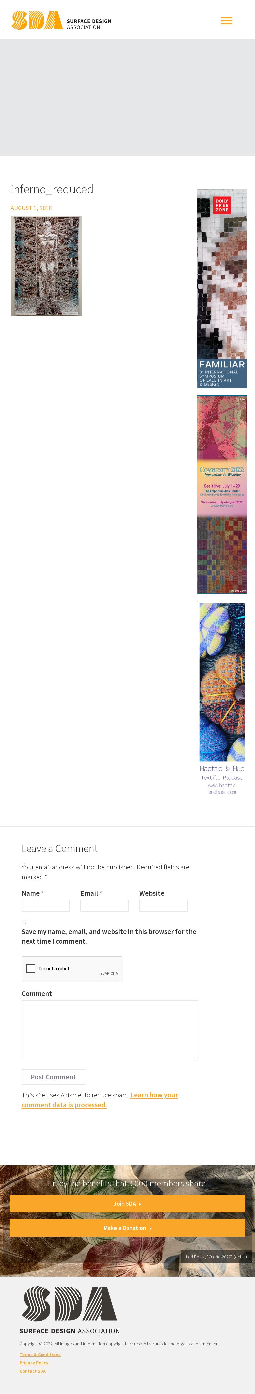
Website (151, 893)
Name (31, 893)
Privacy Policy (34, 1363)
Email (89, 893)
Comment (37, 993)
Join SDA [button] (125, 1203)
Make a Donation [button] (125, 1228)
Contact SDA (33, 1371)
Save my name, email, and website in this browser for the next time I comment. (109, 936)
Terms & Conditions (40, 1354)
